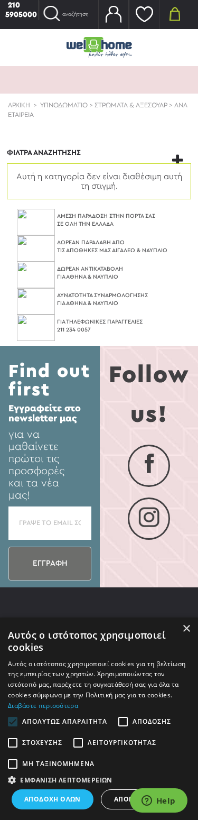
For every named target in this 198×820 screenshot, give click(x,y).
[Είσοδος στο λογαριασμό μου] (113, 14)
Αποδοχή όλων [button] (52, 799)
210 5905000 (21, 10)
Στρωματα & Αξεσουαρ (131, 105)
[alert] (99, 719)
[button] (99, 780)
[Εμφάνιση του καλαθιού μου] (174, 13)
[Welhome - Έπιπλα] (99, 47)
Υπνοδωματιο (64, 105)
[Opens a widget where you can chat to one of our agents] (158, 801)
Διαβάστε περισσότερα (43, 705)
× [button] (186, 629)
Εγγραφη (50, 563)
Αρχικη (19, 105)
